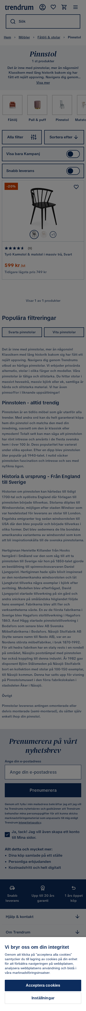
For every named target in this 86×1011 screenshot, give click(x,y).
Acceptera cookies (43, 985)
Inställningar (43, 998)
